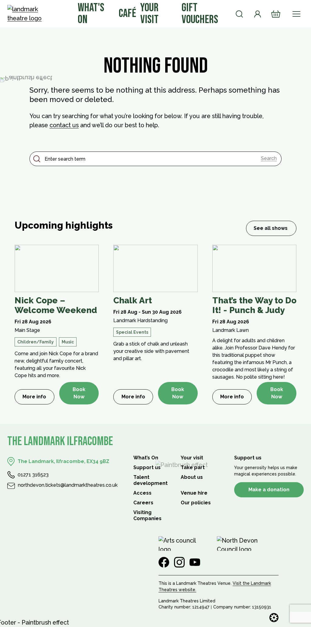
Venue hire (194, 493)
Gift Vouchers (200, 13)
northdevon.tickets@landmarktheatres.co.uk (68, 485)
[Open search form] (239, 14)
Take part (193, 467)
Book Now (79, 393)
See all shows (271, 228)
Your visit (149, 13)
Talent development (150, 480)
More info (38, 398)
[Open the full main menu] (296, 14)
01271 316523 (33, 475)
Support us (147, 467)
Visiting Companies (147, 515)
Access (142, 493)
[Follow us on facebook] (164, 562)
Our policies (196, 503)
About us (192, 477)
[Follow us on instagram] (179, 562)
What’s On (145, 458)
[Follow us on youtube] (195, 562)
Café (127, 13)
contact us (64, 125)
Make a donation (268, 489)
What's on (91, 13)
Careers (143, 503)
